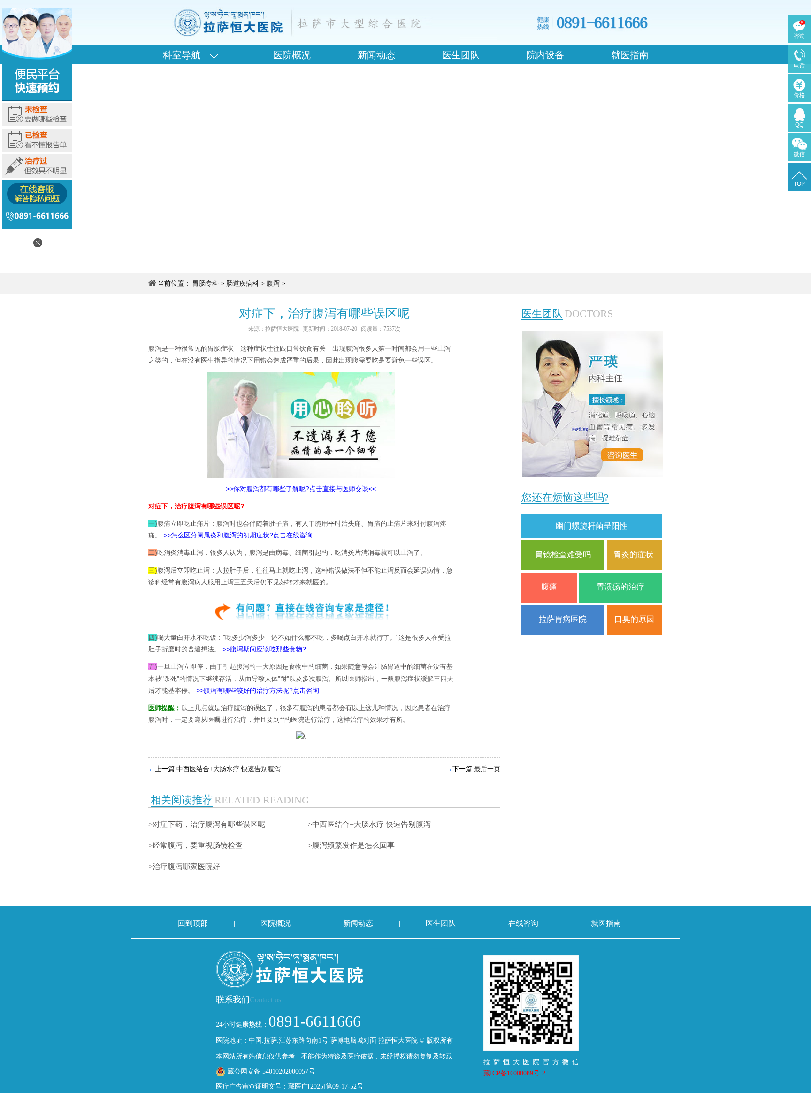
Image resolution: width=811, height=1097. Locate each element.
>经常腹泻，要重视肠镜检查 (195, 845)
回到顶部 (193, 923)
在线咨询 (523, 923)
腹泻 (273, 283)
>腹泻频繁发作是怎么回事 (351, 845)
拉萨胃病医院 (563, 619)
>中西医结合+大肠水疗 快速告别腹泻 (369, 824)
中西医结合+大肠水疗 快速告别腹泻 (228, 768)
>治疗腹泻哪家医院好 (184, 866)
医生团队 (461, 55)
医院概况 (292, 55)
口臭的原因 (634, 619)
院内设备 (545, 55)
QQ (799, 124)
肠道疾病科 (242, 283)
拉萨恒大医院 (282, 328)
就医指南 (630, 55)
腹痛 (549, 587)
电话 (799, 65)
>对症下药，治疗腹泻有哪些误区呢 (206, 824)
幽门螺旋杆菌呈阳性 (591, 526)
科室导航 (186, 55)
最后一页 (487, 768)
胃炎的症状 (634, 554)
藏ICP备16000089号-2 (514, 1073)
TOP (799, 184)
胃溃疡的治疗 (620, 587)
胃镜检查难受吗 (563, 554)
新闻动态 (376, 55)
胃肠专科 (205, 283)
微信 (799, 154)
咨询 (799, 36)
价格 (799, 95)
